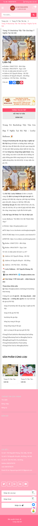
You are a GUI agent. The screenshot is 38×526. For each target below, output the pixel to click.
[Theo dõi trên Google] (14, 484)
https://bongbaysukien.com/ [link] (18, 226)
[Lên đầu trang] (34, 516)
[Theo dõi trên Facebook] (9, 484)
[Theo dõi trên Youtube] (25, 484)
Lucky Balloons (10, 269)
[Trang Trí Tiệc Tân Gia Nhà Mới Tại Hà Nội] (10, 370)
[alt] (19, 101)
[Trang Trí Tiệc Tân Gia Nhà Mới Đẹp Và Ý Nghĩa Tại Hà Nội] (27, 370)
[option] (10, 373)
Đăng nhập (5, 404)
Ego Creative (26, 519)
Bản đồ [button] (5, 416)
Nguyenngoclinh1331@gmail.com (21, 470)
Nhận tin (18, 505)
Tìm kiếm (4, 400)
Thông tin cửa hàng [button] (11, 396)
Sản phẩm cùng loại (15, 357)
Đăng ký (4, 407)
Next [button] (34, 375)
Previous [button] (3, 375)
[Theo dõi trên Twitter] (4, 484)
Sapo (23, 522)
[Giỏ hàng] (33, 9)
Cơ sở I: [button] (5, 449)
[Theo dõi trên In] (20, 484)
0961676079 (12, 2)
